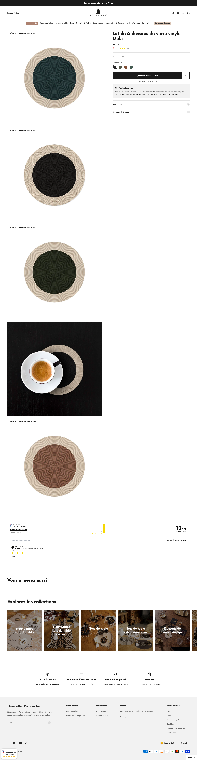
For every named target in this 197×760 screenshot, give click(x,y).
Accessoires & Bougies (115, 23)
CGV (169, 715)
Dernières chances (162, 23)
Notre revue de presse (75, 715)
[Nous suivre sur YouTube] (20, 742)
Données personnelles (176, 728)
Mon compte (101, 711)
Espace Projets (13, 13)
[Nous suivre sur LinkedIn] (26, 742)
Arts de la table (62, 23)
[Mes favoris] (186, 75)
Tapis (72, 23)
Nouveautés (32, 23)
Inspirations (146, 23)
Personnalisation (46, 23)
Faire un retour (102, 715)
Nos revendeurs (72, 711)
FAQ (169, 711)
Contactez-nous (126, 717)
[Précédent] (7, 3)
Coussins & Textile (83, 23)
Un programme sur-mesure (150, 684)
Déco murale (98, 23)
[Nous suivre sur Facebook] (8, 742)
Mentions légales (174, 719)
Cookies (170, 724)
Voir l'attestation (18, 530)
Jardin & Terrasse (133, 23)
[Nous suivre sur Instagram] (14, 742)
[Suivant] (189, 3)
